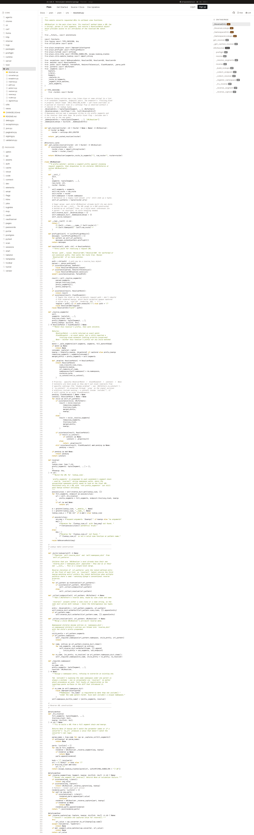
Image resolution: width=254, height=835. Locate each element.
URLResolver (55, 162)
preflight (56, 234)
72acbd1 (83, 2)
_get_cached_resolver (57, 145)
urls (67, 12)
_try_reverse (57, 714)
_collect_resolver (60, 619)
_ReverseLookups (51, 111)
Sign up (202, 7)
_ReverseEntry (51, 109)
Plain (49, 7)
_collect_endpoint (60, 595)
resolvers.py (78, 12)
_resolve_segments (60, 312)
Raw (241, 12)
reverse (55, 460)
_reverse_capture (59, 815)
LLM (249, 12)
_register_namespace (61, 661)
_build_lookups (58, 553)
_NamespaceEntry (51, 120)
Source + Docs (77, 7)
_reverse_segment (59, 775)
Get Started (62, 7)
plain (51, 12)
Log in (192, 7)
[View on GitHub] (234, 13)
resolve (55, 246)
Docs (42, 12)
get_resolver (53, 128)
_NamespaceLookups (52, 122)
